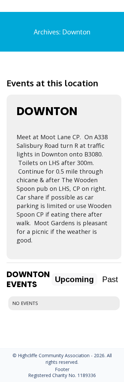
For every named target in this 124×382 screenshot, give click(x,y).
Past (110, 279)
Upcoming (74, 279)
